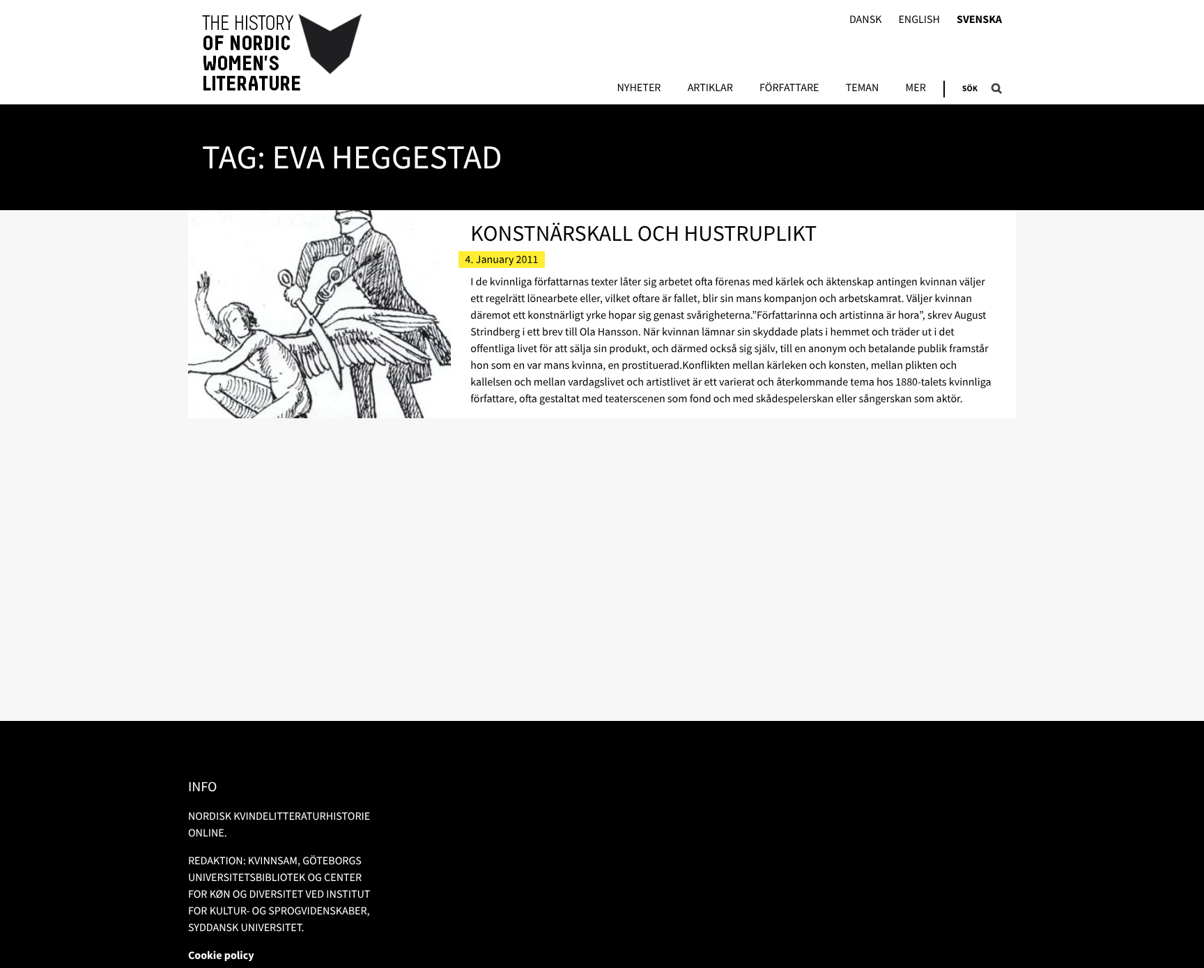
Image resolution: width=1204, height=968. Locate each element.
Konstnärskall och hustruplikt (643, 233)
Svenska (979, 20)
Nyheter (639, 88)
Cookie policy (221, 955)
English (919, 20)
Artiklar (710, 88)
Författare (789, 88)
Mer (916, 88)
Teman (862, 88)
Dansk (865, 20)
